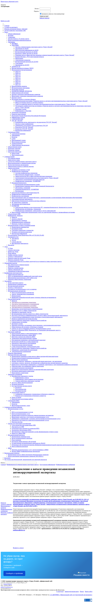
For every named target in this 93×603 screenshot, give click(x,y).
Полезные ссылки (20, 109)
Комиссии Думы (13, 251)
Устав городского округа (15, 282)
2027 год (18, 84)
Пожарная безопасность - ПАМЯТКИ (27, 189)
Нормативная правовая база (20, 227)
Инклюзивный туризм (19, 140)
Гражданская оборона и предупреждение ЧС (25, 192)
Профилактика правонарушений (22, 194)
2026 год (18, 83)
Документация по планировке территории (25, 307)
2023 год (18, 78)
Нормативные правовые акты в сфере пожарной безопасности (34, 186)
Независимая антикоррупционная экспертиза (26, 358)
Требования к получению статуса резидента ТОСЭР (31, 125)
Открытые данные (13, 150)
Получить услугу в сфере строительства (24, 310)
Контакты (11, 245)
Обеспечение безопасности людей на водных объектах (29, 201)
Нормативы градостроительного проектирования (27, 309)
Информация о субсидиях (23, 111)
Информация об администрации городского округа (23, 464)
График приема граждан (15, 255)
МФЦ (10, 448)
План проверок (16, 440)
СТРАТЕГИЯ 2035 (17, 119)
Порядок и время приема (15, 268)
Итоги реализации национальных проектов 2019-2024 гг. (26, 456)
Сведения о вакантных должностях (23, 230)
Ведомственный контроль (16, 286)
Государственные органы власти (22, 386)
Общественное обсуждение (20, 93)
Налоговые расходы (18, 89)
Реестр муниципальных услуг (21, 413)
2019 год (18, 71)
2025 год (18, 81)
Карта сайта (88, 591)
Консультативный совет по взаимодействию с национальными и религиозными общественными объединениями (47, 197)
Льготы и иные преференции (24, 124)
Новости (14, 217)
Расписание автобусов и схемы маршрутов (25, 341)
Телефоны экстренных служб (21, 169)
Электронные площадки (22, 60)
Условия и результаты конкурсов (22, 232)
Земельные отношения (15, 374)
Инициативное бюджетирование (22, 70)
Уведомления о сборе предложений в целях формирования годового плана (35, 432)
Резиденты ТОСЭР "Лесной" (24, 127)
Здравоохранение (17, 143)
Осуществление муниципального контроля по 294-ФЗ (28, 443)
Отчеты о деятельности (15, 256)
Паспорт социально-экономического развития (26, 94)
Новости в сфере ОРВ (18, 433)
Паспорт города (16, 97)
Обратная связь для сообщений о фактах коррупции (28, 366)
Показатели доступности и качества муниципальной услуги (30, 420)
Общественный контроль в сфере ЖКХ (24, 335)
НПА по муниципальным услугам (22, 412)
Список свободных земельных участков (27, 381)
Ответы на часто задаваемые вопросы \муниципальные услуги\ (31, 328)
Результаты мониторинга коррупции (23, 371)
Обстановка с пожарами (22, 188)
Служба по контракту (11, 27)
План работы (12, 253)
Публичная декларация (19, 112)
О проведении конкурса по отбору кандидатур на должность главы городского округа (35, 261)
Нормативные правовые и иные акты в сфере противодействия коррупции (35, 356)
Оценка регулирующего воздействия (19, 423)
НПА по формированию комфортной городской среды (25, 276)
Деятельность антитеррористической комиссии (30, 179)
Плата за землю (16, 397)
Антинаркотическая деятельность (22, 199)
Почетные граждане (14, 148)
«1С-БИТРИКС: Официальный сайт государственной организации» (71, 595)
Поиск (82, 591)
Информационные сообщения (21, 222)
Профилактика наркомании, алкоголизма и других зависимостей (35, 210)
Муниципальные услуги (15, 409)
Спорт (14, 138)
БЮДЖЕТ (15, 43)
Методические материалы (20, 359)
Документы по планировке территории (24, 302)
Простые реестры (17, 422)
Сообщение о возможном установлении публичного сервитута (34, 394)
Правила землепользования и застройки (24, 305)
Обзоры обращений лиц (15, 269)
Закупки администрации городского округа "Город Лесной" (34, 47)
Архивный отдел (13, 237)
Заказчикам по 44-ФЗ (21, 48)
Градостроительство (14, 299)
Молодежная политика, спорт (21, 405)
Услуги (14, 240)
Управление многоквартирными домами (24, 338)
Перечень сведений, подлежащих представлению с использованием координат (36, 325)
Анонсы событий (17, 219)
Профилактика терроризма (20, 171)
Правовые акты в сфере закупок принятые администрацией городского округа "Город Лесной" (44, 55)
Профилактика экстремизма (20, 196)
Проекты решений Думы (15, 260)
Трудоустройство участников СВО (15, 30)
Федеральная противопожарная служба (27, 184)
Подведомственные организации (18, 165)
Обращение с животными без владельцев (24, 350)
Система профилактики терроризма (26, 173)
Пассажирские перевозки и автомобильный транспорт (29, 340)
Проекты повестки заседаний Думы (19, 258)
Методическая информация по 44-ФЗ (26, 50)
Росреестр (18, 387)
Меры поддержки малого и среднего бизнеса (29, 102)
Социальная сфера (13, 132)
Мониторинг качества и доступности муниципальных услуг (30, 417)
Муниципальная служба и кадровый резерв (21, 225)
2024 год (18, 79)
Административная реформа (13, 407)
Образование (16, 135)
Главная (6, 25)
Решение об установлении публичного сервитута (30, 395)
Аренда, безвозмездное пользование (23, 294)
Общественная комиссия (15, 274)
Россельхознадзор (20, 389)
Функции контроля (18, 384)
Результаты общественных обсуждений (24, 441)
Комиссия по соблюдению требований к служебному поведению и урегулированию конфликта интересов (45, 364)
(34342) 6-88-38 (7, 584)
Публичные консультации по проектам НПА (25, 428)
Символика (11, 37)
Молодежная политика (19, 142)
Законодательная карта (72, 591)
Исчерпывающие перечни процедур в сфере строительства (30, 314)
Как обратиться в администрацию (18, 264)
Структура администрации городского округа (22, 161)
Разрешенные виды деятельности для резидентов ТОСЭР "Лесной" (36, 122)
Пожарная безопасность (19, 183)
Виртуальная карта (17, 155)
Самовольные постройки (19, 322)
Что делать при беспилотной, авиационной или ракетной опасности (25, 459)
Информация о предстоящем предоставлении (29, 379)
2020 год (18, 73)
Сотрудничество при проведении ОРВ (24, 425)
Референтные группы (18, 117)
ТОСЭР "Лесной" (17, 120)
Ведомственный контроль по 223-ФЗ (26, 61)
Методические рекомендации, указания (27, 174)
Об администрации (14, 158)
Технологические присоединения (22, 345)
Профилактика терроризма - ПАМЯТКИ (28, 181)
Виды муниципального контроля (22, 438)
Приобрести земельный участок (21, 312)
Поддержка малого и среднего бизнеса (24, 99)
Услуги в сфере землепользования (22, 382)
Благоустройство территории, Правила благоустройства (29, 320)
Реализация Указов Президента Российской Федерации (29, 115)
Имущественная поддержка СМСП (22, 68)
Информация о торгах (22, 377)
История (10, 35)
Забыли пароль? (44, 18)
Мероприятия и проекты (19, 220)
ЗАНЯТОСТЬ (16, 66)
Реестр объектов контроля (20, 446)
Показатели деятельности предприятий (24, 343)
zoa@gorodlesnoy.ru (19, 530)
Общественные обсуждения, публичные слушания (27, 327)
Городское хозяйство (14, 332)
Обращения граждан (10, 263)
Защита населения (13, 168)
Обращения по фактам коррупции (18, 271)
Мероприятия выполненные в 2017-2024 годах (22, 278)
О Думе (10, 248)
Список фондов (16, 242)
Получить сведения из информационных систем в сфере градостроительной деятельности (40, 315)
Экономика (11, 42)
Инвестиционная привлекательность (19, 40)
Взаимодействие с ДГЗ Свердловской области (29, 56)
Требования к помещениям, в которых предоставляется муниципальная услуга (36, 418)
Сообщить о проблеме (14, 573)
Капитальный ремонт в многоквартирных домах (27, 333)
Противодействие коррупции (17, 355)
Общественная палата (15, 147)
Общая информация (14, 34)
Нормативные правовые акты (17, 284)
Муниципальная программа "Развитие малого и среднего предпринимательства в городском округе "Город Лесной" (51, 101)
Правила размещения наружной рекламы (24, 319)
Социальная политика (18, 133)
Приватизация (16, 296)
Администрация (9, 156)
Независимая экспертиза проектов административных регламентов (32, 415)
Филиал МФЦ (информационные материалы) (26, 451)
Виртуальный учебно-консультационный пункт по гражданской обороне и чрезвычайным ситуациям (43, 212)
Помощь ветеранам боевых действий (15, 29)
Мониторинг (19, 58)
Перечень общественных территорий (19, 279)
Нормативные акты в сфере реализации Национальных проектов (28, 454)
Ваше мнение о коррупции (20, 373)
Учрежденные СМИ (14, 214)
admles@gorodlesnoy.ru (7, 587)
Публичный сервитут (18, 392)
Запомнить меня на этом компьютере (52, 14)
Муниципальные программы (21, 88)
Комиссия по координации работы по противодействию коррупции (33, 369)
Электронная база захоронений (21, 351)
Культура (14, 137)
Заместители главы (14, 160)
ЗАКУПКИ (15, 45)
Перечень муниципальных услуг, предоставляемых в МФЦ (30, 450)
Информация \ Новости (15, 215)
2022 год (18, 76)
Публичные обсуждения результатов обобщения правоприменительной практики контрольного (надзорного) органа (48, 445)
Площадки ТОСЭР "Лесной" (24, 129)
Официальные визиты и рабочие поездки (21, 166)
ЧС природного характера (20, 202)
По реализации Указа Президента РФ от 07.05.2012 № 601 (26, 235)
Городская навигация (14, 151)
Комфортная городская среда (13, 273)
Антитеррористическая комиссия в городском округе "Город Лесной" (37, 178)
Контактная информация (23, 130)
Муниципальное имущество (17, 291)
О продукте (60, 591)
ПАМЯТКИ (15, 206)
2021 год (18, 75)
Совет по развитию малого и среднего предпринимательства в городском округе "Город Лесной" (45, 104)
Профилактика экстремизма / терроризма (28, 209)
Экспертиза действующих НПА (21, 430)
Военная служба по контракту (21, 224)
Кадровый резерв (17, 228)
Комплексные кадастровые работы (22, 399)
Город (6, 32)
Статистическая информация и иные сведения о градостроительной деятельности (37, 317)
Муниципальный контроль (16, 435)
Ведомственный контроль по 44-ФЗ (26, 52)
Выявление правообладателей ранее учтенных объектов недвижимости (34, 297)
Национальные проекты (11, 453)
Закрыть (3, 5)
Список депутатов (13, 250)
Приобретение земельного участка (22, 376)
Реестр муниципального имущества (23, 292)
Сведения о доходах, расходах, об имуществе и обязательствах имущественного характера (40, 363)
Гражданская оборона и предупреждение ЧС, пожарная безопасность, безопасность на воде (43, 207)
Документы (15, 238)
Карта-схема (15, 153)
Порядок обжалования (15, 353)
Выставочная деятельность (20, 243)
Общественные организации (20, 145)
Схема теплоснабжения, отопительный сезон (26, 346)
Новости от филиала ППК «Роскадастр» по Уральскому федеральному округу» (36, 330)
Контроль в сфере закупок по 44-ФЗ (26, 53)
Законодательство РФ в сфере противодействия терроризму (33, 176)
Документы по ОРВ (18, 427)
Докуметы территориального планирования (25, 304)
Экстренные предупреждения (21, 204)
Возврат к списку (18, 548)
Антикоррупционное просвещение (22, 368)
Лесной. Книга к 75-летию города (18, 38)
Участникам (19, 63)
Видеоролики (19, 191)
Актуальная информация (47, 464)
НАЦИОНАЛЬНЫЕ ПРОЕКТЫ (22, 91)
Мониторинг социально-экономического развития (27, 96)
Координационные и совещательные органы (22, 163)
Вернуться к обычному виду (9, 1)
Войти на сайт (5, 21)
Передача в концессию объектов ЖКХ (23, 337)
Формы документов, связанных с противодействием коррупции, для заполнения (37, 361)
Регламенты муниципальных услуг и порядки (22, 289)
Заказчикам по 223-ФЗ (22, 65)
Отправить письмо (14, 266)
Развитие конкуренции (19, 114)
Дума (6, 246)
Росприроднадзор (20, 391)
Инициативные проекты (19, 86)
